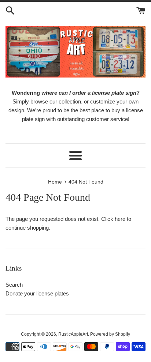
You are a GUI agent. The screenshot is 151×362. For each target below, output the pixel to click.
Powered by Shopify (110, 334)
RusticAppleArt (73, 334)
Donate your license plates (37, 293)
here (120, 219)
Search (14, 285)
